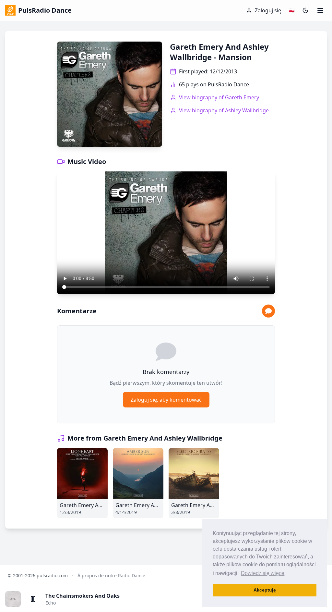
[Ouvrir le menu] (320, 10)
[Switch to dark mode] (305, 10)
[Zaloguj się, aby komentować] (268, 311)
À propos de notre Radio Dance (111, 575)
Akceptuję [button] (265, 590)
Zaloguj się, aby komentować (166, 399)
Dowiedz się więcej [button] (263, 573)
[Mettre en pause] (33, 599)
